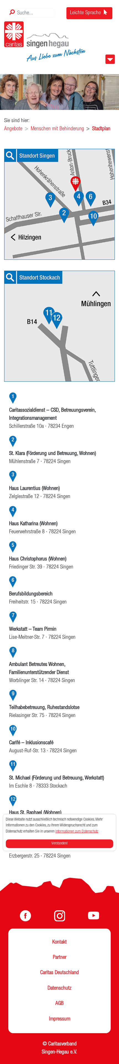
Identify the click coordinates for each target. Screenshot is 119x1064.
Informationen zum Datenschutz (76, 832)
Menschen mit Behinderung (57, 129)
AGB (59, 1004)
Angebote (13, 129)
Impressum (59, 1019)
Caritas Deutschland (59, 973)
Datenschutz (59, 988)
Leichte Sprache (86, 13)
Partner (59, 957)
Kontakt (59, 942)
